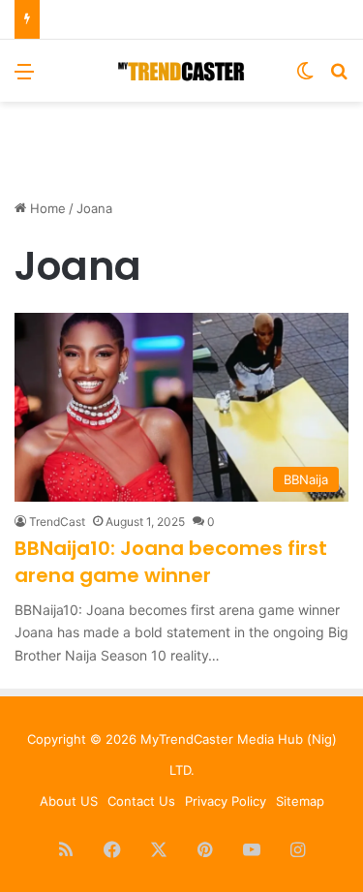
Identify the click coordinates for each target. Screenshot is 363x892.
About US (69, 801)
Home (46, 208)
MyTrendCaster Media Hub (221, 739)
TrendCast (57, 521)
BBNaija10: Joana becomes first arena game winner (171, 562)
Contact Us (141, 801)
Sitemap (300, 801)
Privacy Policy (225, 801)
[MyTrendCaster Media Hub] (182, 70)
